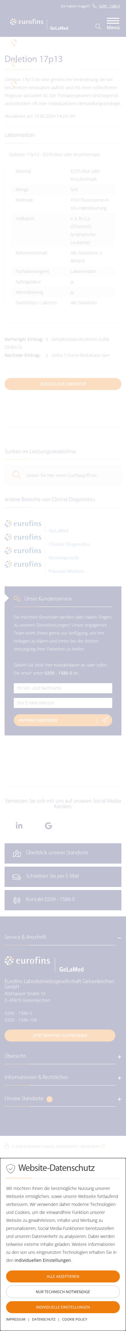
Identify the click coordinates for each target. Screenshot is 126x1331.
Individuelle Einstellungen (63, 1307)
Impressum (15, 1319)
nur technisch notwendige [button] (63, 1291)
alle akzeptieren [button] (63, 1276)
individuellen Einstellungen (43, 1260)
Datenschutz (43, 1319)
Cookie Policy (74, 1319)
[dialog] (63, 1244)
